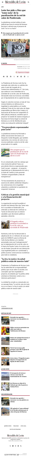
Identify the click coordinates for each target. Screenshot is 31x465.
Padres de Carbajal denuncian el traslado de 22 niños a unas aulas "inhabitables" (20, 339)
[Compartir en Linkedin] (24, 76)
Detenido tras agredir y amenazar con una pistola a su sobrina (19, 319)
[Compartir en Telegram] (21, 76)
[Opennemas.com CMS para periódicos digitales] (15, 456)
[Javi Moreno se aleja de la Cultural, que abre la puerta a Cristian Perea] (5, 386)
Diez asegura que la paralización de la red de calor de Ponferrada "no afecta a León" (15, 34)
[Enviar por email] (3, 76)
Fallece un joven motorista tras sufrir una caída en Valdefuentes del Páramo (19, 329)
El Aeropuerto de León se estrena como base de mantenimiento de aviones (18, 374)
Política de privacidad (15, 429)
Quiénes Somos (7, 426)
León (2, 7)
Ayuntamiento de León (7, 308)
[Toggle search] (28, 2)
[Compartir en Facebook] (10, 76)
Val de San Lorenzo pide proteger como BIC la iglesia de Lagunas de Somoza (19, 349)
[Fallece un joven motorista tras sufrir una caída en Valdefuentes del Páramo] (5, 330)
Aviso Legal (23, 426)
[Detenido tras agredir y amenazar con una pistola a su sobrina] (5, 320)
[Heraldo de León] (15, 2)
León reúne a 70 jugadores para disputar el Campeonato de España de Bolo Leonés (19, 359)
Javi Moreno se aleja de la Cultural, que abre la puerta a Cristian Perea (19, 385)
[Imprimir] (7, 76)
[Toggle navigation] (2, 2)
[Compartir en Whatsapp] (28, 76)
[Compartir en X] (14, 76)
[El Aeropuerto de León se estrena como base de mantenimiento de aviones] (5, 376)
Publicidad (16, 426)
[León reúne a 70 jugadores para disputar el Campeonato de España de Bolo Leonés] (5, 361)
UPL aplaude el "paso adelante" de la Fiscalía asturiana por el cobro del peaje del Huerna (19, 410)
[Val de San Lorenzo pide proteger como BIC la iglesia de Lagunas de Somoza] (5, 351)
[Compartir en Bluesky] (17, 76)
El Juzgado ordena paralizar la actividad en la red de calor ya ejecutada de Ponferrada (19, 224)
